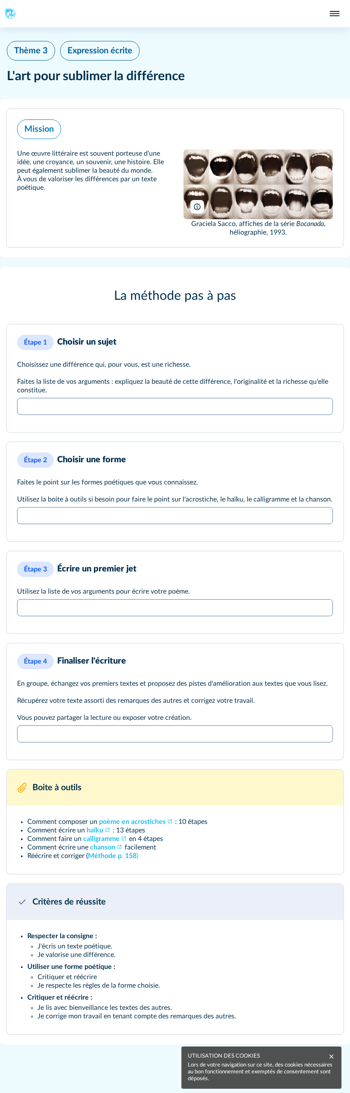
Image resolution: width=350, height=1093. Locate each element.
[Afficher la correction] (306, 342)
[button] (175, 178)
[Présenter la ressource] (325, 127)
